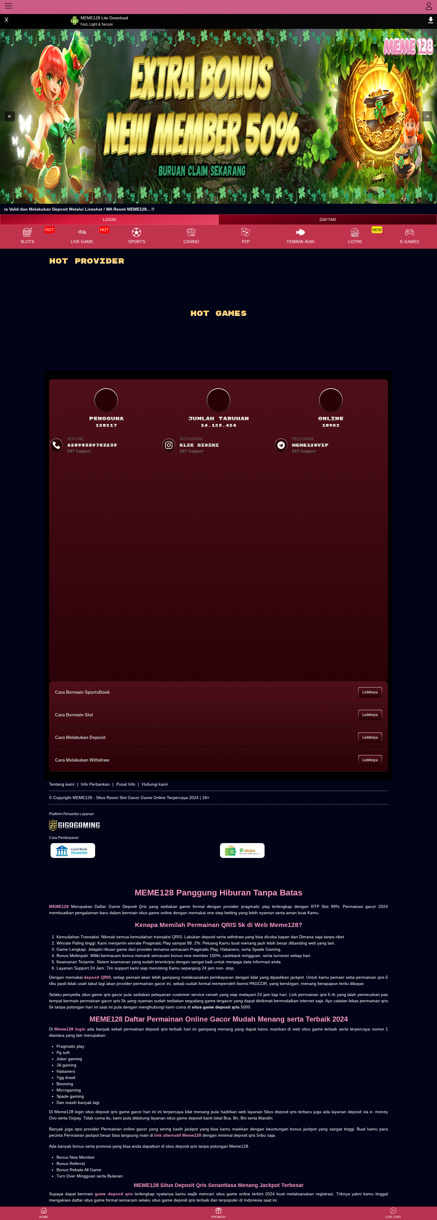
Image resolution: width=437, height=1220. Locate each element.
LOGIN (109, 219)
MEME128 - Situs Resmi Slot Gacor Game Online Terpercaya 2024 (136, 797)
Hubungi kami (155, 784)
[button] (10, 116)
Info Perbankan (95, 784)
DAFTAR (328, 219)
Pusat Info (125, 784)
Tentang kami (61, 784)
